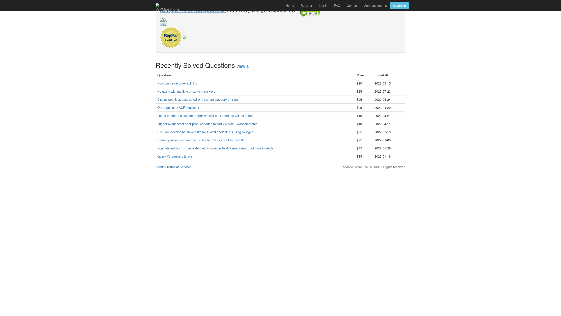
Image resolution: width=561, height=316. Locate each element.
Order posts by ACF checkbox (178, 107)
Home (290, 5)
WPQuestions (168, 8)
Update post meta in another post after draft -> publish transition (201, 140)
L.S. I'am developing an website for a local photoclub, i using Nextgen (205, 132)
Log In (323, 5)
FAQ (337, 5)
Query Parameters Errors (174, 156)
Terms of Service (178, 167)
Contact (352, 5)
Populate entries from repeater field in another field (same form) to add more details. (215, 148)
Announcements (375, 5)
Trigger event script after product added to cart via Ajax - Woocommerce (207, 124)
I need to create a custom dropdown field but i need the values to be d (205, 115)
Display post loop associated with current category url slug (197, 99)
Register (306, 5)
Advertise (399, 5)
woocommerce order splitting (177, 83)
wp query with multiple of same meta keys (186, 91)
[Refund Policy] (184, 36)
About (160, 167)
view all (243, 66)
